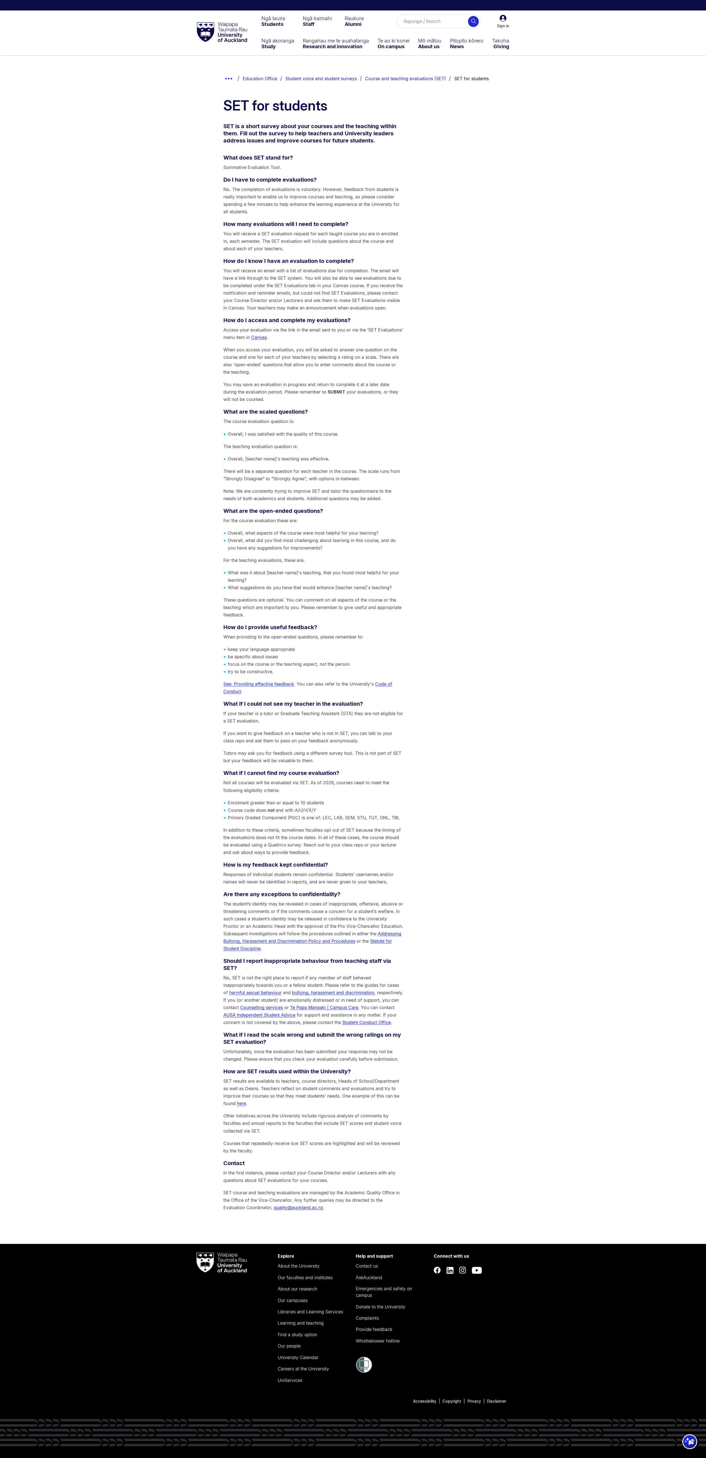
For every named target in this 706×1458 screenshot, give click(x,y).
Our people (289, 1346)
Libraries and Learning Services (310, 1311)
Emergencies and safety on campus (384, 1292)
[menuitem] (273, 21)
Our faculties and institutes (305, 1277)
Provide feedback (374, 1329)
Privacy (474, 1401)
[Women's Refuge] (364, 1371)
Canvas (259, 337)
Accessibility (424, 1401)
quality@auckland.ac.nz (298, 1207)
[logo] (222, 32)
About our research (297, 1289)
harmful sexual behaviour (255, 992)
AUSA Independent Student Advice (259, 1015)
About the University (299, 1266)
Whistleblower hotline (378, 1341)
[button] (503, 21)
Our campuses (292, 1300)
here (241, 1103)
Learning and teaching (301, 1323)
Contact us (367, 1266)
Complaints (367, 1318)
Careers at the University (303, 1368)
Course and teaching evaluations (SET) (405, 78)
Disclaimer (496, 1401)
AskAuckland (369, 1277)
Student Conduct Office (366, 1022)
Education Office (260, 78)
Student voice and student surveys (321, 78)
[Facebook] (437, 1270)
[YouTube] (477, 1270)
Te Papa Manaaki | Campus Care (324, 1007)
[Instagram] (462, 1270)
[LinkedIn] (450, 1270)
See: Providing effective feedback (258, 684)
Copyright (451, 1401)
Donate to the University (380, 1306)
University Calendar (298, 1357)
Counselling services (261, 1007)
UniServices (290, 1380)
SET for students (471, 78)
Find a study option (297, 1334)
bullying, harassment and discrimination (333, 992)
